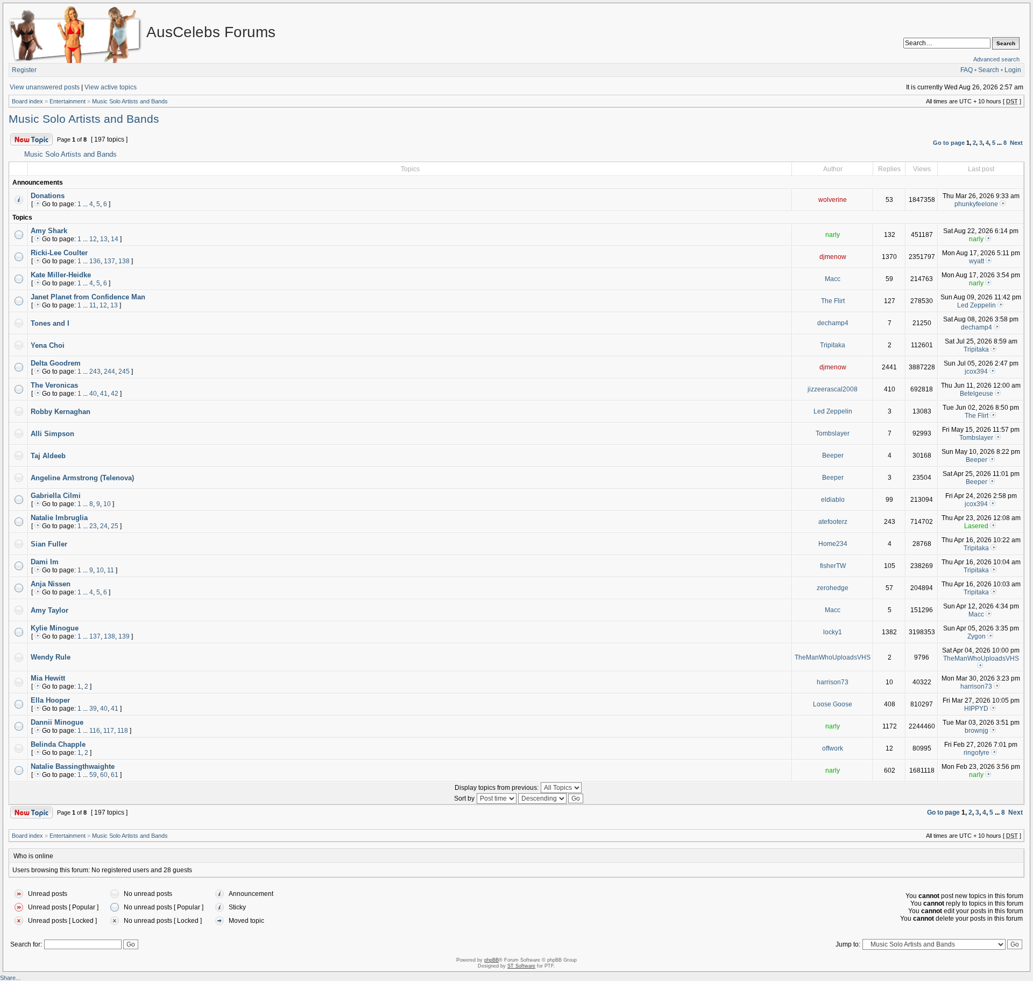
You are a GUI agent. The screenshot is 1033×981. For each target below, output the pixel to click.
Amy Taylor (49, 610)
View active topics (110, 87)
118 (122, 730)
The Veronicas (54, 385)
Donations (48, 196)
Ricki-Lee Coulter (59, 253)
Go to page (949, 142)
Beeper (833, 455)
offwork (832, 748)
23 (93, 526)
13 (104, 239)
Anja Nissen (50, 584)
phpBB (491, 960)
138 (124, 261)
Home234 (832, 544)
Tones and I (50, 323)
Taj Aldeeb (48, 456)
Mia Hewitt (48, 678)
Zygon (976, 636)
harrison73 (832, 682)
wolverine (832, 200)
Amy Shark (49, 231)
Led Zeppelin (976, 305)
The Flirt (833, 301)
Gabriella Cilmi (56, 496)
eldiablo (833, 499)
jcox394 (976, 371)
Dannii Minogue (57, 722)
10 (107, 504)
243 (95, 371)
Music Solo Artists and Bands (130, 101)
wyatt (976, 261)
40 (93, 393)
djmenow (832, 257)
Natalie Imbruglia (59, 518)
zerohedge (832, 588)
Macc (832, 279)
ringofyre (976, 752)
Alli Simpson (52, 434)
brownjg (976, 730)
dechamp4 (832, 323)
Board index (27, 101)
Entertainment (67, 101)
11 (92, 305)
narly (832, 235)
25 (114, 526)
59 (93, 775)
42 (114, 393)
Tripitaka (832, 345)
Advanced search (996, 59)
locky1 (832, 632)
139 (124, 636)
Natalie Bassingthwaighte (73, 766)
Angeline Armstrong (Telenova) (82, 478)
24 (104, 526)
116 (94, 730)
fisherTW (833, 566)
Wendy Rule (50, 657)
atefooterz (832, 521)
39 (93, 708)
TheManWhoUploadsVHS (833, 657)
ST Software (521, 966)
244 (109, 371)
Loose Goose (832, 704)
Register (24, 70)
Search (988, 70)
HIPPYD (976, 708)
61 (114, 775)
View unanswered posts (45, 87)
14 (114, 239)
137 (109, 261)
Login (1012, 70)
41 (104, 393)
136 (95, 261)
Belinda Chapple (58, 744)
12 (93, 239)
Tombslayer (833, 433)
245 (124, 371)
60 (104, 775)
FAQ (966, 70)
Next (1016, 142)
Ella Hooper (50, 700)
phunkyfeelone (976, 204)
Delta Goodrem (56, 363)
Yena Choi (48, 345)
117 (108, 730)
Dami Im (45, 562)
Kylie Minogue (55, 628)
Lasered (976, 526)
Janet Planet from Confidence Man (88, 297)
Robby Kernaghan (60, 412)
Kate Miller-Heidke (61, 275)
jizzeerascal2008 (833, 389)
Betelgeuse (976, 393)
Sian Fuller (49, 544)
